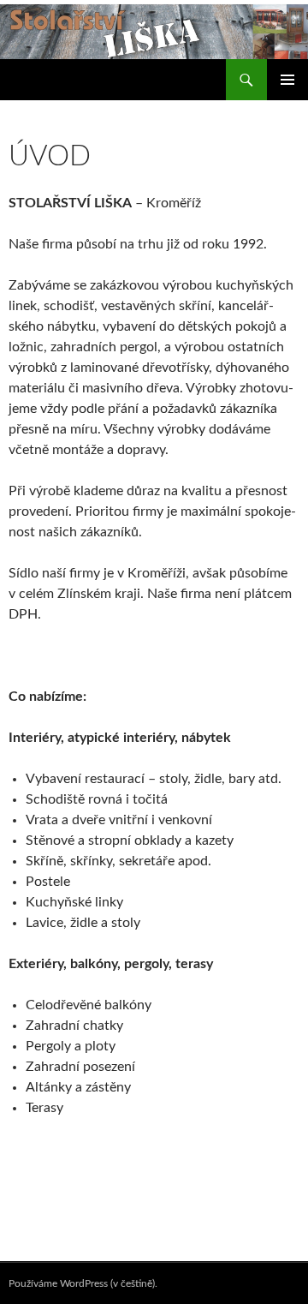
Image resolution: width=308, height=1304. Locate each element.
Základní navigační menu (287, 79)
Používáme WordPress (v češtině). (83, 1283)
